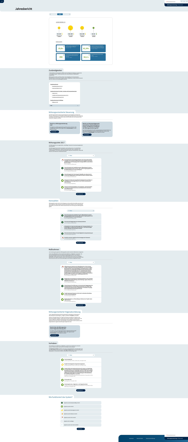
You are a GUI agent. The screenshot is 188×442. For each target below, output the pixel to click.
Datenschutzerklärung (150, 438)
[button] (2, 1)
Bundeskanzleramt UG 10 (57, 86)
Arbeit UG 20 (54, 93)
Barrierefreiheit (140, 438)
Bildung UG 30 (55, 102)
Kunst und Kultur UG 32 (57, 88)
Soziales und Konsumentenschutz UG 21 (60, 95)
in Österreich (175, 5)
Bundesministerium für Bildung (56, 100)
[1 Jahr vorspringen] (69, 14)
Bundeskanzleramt (54, 84)
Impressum (131, 438)
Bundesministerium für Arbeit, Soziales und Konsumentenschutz (63, 91)
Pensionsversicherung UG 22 (58, 97)
